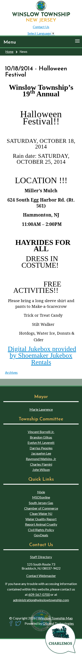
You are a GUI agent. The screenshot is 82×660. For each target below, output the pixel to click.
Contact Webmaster (41, 576)
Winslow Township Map (55, 618)
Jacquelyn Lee (41, 453)
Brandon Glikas (41, 437)
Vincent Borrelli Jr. (41, 432)
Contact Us (41, 27)
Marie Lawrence (41, 409)
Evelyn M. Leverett (41, 442)
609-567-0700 (39, 594)
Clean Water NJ (41, 513)
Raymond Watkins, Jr (41, 459)
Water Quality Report (41, 519)
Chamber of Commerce (41, 508)
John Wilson (41, 470)
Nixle (41, 492)
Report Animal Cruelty (41, 524)
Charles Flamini (41, 464)
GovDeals (41, 535)
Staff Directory (41, 557)
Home (9, 51)
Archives (11, 372)
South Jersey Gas (41, 503)
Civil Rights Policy (41, 530)
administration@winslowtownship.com (41, 600)
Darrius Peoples (41, 448)
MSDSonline (41, 497)
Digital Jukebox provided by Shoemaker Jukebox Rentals (42, 355)
